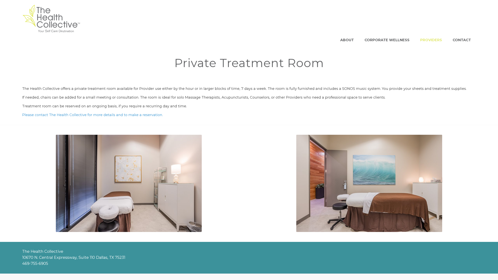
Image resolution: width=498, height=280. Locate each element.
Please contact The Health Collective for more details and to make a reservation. (92, 115)
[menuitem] (347, 40)
